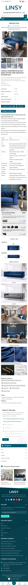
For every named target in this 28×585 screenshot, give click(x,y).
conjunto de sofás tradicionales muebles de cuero (12, 555)
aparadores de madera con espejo (8, 546)
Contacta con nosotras (8, 106)
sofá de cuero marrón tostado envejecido (10, 553)
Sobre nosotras (4, 525)
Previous (0, 476)
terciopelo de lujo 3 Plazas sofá (9, 383)
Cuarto (2, 452)
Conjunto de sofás (15, 388)
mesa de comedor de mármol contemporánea (11, 550)
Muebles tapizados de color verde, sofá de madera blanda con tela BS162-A (13, 398)
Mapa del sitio (4, 532)
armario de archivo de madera (8, 548)
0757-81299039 (6, 568)
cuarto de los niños (5, 458)
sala (2, 449)
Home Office (4, 461)
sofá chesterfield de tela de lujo (8, 541)
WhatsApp (21, 106)
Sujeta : (13, 420)
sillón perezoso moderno (6, 543)
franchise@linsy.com (7, 570)
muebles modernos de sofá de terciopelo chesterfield (14, 385)
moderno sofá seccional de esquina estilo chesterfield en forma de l (20, 483)
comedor (3, 455)
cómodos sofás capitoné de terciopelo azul (12, 380)
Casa (10, 25)
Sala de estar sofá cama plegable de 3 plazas (11, 403)
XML (2, 535)
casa (2, 523)
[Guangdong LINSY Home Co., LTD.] (14, 7)
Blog (2, 530)
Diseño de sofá (6, 391)
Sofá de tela (5, 388)
